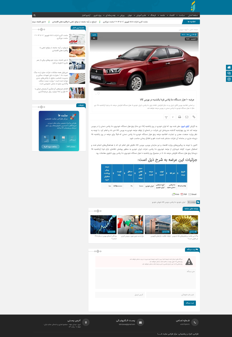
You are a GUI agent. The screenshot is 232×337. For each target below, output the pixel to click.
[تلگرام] (229, 73)
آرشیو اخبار (86, 15)
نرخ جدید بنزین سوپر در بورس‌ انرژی (132, 236)
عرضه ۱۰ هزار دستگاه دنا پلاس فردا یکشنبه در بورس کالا (167, 100)
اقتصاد (171, 15)
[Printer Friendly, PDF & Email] (184, 194)
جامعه (162, 15)
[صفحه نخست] (229, 67)
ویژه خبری (97, 15)
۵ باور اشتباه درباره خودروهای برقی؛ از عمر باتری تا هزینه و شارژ (39, 21)
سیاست (182, 15)
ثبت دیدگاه (190, 303)
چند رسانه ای (110, 15)
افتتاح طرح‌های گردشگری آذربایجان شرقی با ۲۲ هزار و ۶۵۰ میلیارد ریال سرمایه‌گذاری (51, 90)
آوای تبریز (185, 126)
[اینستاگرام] (229, 79)
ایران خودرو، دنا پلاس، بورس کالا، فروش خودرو (168, 202)
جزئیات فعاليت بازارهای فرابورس (161, 236)
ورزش (122, 15)
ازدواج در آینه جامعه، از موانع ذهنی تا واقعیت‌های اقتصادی (91, 21)
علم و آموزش (141, 15)
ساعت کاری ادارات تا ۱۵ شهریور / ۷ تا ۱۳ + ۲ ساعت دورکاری (142, 21)
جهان (130, 15)
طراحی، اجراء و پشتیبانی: (178, 334)
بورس (181, 29)
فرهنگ (153, 15)
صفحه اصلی (193, 15)
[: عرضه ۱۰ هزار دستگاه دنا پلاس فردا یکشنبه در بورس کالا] (187, 116)
